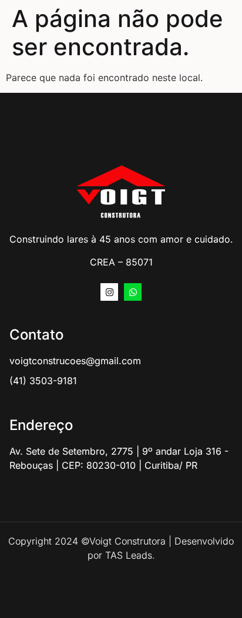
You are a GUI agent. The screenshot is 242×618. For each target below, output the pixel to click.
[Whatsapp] (133, 292)
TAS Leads (128, 555)
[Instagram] (109, 292)
